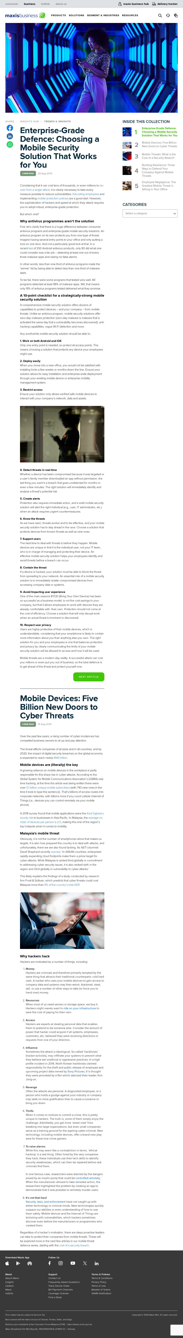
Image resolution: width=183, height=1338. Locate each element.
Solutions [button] (76, 15)
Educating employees (86, 194)
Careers (9, 1285)
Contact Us (54, 1278)
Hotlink (9, 1293)
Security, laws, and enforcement (46, 1202)
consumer (11, 4)
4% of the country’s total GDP (61, 885)
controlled (82, 1178)
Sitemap (71, 1329)
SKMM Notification (101, 1293)
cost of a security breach (74, 1245)
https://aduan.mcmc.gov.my (79, 1324)
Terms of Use (99, 1285)
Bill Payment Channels (60, 1289)
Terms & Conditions (102, 1278)
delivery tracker (167, 4)
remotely (94, 1178)
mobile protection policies (52, 198)
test (31, 248)
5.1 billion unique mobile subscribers (48, 787)
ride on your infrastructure (80, 1008)
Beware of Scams (101, 1289)
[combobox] (150, 213)
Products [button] (58, 15)
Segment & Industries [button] (103, 15)
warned (55, 852)
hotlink (45, 4)
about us (61, 4)
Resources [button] (130, 15)
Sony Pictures (76, 1071)
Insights (9, 1282)
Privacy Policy (99, 1282)
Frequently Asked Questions (64, 1282)
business (29, 4)
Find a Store (55, 1297)
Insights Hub (29, 121)
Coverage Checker (58, 1293)
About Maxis (12, 1278)
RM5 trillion (60, 758)
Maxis (8, 1289)
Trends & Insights (57, 121)
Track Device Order (59, 1285)
